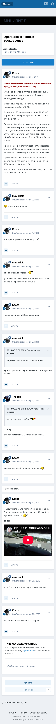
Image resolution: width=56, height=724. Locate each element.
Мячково (21, 52)
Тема (22, 712)
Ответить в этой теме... (23, 666)
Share (29, 682)
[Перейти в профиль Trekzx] (7, 399)
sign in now (28, 650)
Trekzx (16, 396)
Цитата (14, 183)
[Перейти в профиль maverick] (7, 198)
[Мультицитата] (6, 184)
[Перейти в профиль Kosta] (7, 75)
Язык (12, 712)
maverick (18, 195)
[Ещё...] (49, 75)
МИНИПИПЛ (15, 21)
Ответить (28, 62)
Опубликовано (25, 77)
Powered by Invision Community (28, 719)
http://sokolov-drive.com (16, 137)
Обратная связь (38, 712)
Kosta (13, 49)
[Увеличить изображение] (5, 206)
